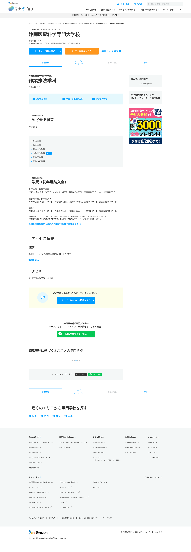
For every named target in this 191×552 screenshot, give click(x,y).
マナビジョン (20, 8)
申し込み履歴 (152, 447)
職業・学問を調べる (149, 10)
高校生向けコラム (35, 468)
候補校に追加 (109, 51)
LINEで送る (97, 374)
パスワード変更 (153, 457)
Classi (62, 502)
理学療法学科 (39, 149)
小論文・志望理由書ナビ (68, 492)
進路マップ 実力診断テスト (38, 497)
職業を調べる (98, 437)
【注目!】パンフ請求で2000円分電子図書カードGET (94, 15)
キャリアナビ (64, 487)
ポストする (82, 374)
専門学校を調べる (107, 10)
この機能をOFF (145, 83)
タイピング (96, 487)
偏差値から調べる (35, 447)
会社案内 (158, 532)
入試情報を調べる (35, 452)
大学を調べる (91, 10)
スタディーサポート (36, 487)
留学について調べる (36, 463)
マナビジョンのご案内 (36, 518)
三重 (70, 416)
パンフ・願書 (81, 51)
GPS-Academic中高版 (67, 482)
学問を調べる (130, 437)
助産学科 (37, 145)
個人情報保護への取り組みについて (135, 532)
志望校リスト (152, 442)
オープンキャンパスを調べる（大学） (42, 442)
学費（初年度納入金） (75, 99)
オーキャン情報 (44, 51)
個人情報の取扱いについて (88, 518)
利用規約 (52, 518)
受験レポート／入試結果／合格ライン (73, 497)
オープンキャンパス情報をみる (76, 300)
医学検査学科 (39, 161)
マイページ (152, 437)
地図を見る (34, 260)
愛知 (58, 416)
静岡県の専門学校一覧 (56, 23)
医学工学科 (38, 157)
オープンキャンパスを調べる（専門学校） (74, 442)
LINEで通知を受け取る (76, 334)
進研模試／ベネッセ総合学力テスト (41, 482)
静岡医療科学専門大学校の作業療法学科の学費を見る (53, 224)
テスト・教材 (168, 10)
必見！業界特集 (64, 447)
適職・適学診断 (98, 452)
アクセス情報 (101, 99)
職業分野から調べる (100, 447)
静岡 (46, 416)
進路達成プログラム (36, 502)
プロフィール (152, 452)
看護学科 (37, 141)
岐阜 (34, 416)
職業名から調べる (99, 442)
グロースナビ (64, 507)
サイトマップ (107, 518)
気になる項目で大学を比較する (39, 457)
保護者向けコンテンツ (153, 477)
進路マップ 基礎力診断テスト (39, 492)
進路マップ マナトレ (100, 482)
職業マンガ (107, 459)
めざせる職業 (41, 99)
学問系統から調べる (132, 442)
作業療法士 (34, 127)
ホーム (31, 23)
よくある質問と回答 (67, 518)
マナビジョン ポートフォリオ (39, 507)
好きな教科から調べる (133, 447)
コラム (180, 10)
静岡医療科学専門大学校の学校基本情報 (80, 23)
